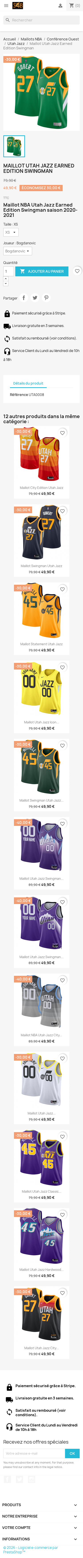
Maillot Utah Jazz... (42, 1113)
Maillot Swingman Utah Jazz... (41, 800)
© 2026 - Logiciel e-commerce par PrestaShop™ (30, 1549)
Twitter (19, 1479)
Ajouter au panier (42, 271)
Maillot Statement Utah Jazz (41, 644)
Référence (19, 394)
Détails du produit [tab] (28, 383)
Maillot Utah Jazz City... (41, 1348)
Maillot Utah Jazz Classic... (41, 1191)
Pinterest (46, 297)
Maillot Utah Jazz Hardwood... (41, 1269)
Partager (23, 297)
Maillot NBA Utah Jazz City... (41, 1035)
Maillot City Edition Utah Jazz (41, 488)
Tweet (35, 297)
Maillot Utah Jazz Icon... (41, 722)
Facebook (7, 1479)
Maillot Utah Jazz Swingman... (41, 878)
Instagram (31, 1479)
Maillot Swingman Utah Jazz (41, 566)
